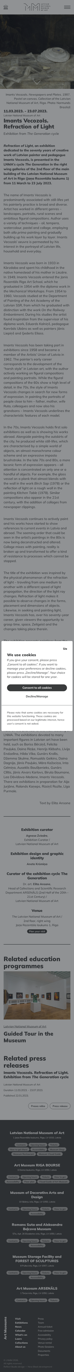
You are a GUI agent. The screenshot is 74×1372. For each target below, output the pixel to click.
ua (65, 648)
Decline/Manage (37, 696)
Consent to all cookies (37, 687)
